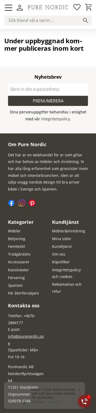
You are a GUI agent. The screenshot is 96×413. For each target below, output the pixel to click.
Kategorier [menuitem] (21, 222)
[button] (8, 7)
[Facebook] (13, 204)
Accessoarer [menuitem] (19, 261)
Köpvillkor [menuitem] (61, 261)
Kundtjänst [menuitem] (65, 222)
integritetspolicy (55, 118)
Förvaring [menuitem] (16, 277)
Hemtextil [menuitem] (16, 246)
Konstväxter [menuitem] (18, 269)
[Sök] (86, 20)
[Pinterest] (33, 204)
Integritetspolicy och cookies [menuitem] (66, 273)
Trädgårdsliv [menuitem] (19, 254)
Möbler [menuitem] (14, 230)
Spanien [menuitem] (15, 285)
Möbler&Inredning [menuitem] (68, 230)
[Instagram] (23, 204)
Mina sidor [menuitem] (61, 238)
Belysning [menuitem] (16, 238)
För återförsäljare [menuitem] (23, 293)
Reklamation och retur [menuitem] (67, 288)
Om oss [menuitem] (58, 254)
